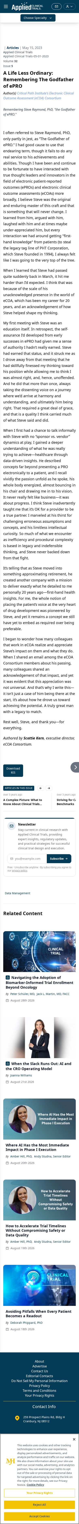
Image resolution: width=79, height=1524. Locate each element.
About (39, 1361)
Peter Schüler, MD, (22, 994)
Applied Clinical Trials (18, 52)
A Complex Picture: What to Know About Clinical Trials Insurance (22, 802)
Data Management (17, 893)
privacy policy (19, 870)
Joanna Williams (21, 1075)
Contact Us (39, 1371)
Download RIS (13, 770)
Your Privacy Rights (39, 1395)
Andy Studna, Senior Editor (52, 1156)
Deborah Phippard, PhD (26, 1323)
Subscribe (57, 858)
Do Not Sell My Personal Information (39, 1381)
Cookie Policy (35, 1485)
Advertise (39, 1366)
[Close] (74, 1439)
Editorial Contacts (39, 1376)
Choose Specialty (35, 18)
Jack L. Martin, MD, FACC (53, 994)
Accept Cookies (39, 1516)
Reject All (39, 1505)
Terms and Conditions (39, 1390)
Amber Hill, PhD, (21, 1156)
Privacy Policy (39, 1385)
